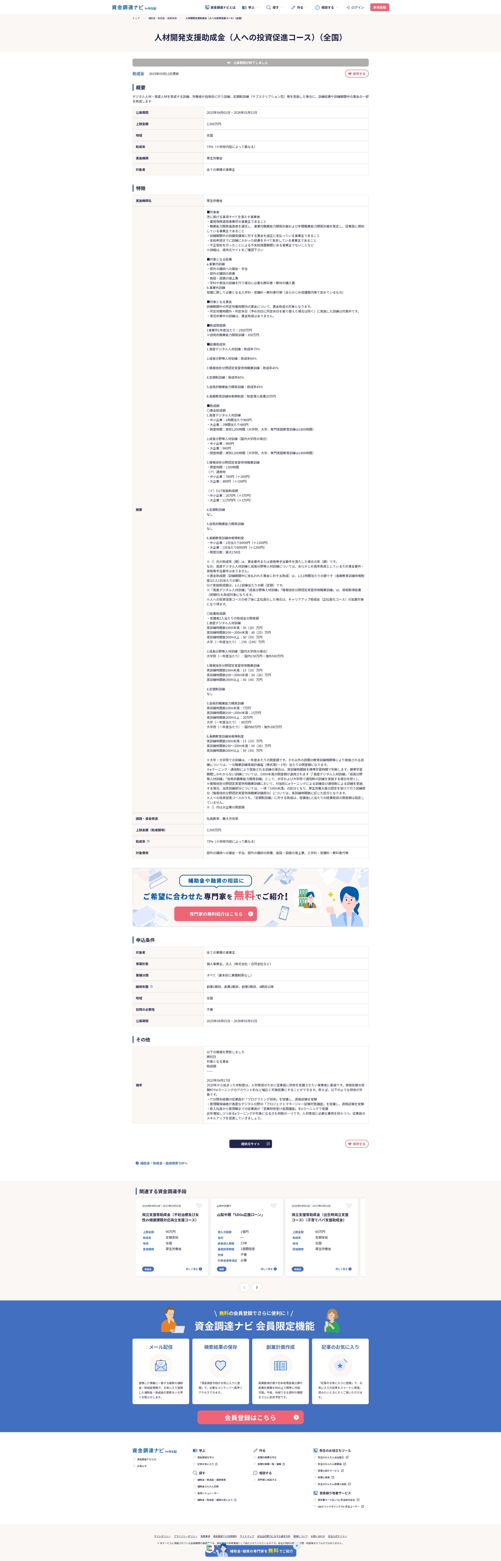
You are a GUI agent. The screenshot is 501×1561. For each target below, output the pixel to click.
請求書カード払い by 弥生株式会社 (336, 1499)
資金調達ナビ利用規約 (225, 1536)
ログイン (357, 7)
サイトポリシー (162, 1536)
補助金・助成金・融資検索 (162, 18)
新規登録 (379, 7)
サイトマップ (247, 1536)
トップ (136, 18)
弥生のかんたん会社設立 (331, 1457)
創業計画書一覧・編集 (269, 1464)
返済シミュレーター (208, 1493)
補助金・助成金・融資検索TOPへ (164, 1163)
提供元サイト (250, 1143)
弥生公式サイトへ (337, 1536)
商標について (301, 1536)
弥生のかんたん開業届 (330, 1464)
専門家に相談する (267, 1479)
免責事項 (205, 1536)
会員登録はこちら (250, 1417)
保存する (359, 73)
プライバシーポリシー (185, 1536)
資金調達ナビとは (223, 7)
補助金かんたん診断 (208, 1486)
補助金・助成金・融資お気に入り (215, 1499)
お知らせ (142, 1466)
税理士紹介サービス (328, 1470)
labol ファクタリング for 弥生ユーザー (338, 1506)
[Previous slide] (244, 1287)
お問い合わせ (318, 1536)
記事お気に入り (205, 1464)
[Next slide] (257, 1287)
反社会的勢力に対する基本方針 (273, 1536)
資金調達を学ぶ (205, 1457)
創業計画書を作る (267, 1457)
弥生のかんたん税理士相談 (332, 1484)
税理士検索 (324, 1477)
